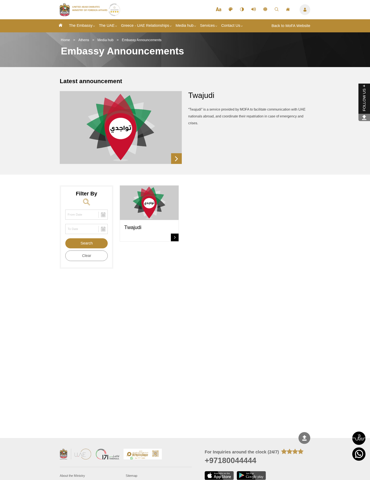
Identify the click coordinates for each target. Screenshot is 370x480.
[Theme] (231, 9)
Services (207, 25)
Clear (86, 256)
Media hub (185, 25)
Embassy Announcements (141, 40)
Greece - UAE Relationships (145, 25)
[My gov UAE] (107, 455)
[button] (359, 438)
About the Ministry (72, 475)
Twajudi (201, 95)
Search (87, 243)
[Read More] (176, 158)
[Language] (265, 9)
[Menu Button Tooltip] (305, 9)
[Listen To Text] (253, 9)
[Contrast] (242, 9)
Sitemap (131, 475)
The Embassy (80, 25)
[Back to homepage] (84, 15)
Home (65, 40)
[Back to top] (304, 438)
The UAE (107, 25)
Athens (83, 40)
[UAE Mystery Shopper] (142, 455)
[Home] (60, 26)
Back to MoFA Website (291, 26)
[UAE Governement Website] (76, 455)
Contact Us (230, 25)
